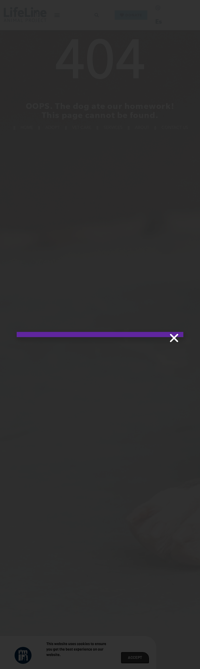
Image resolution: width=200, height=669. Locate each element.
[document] (100, 334)
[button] (174, 338)
